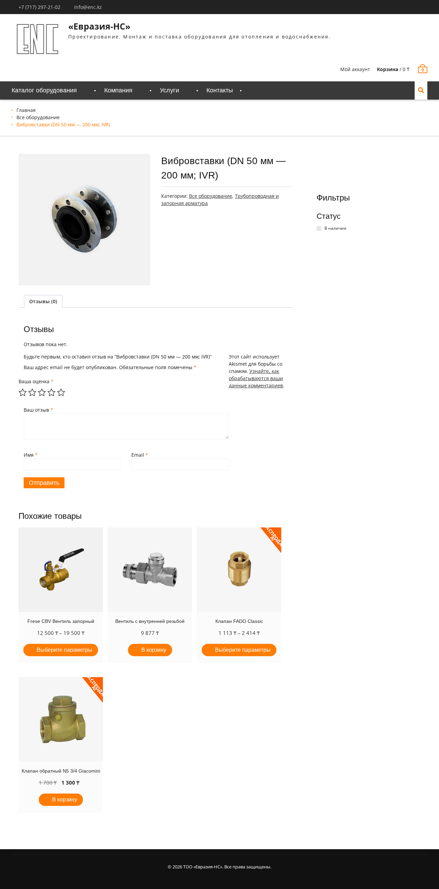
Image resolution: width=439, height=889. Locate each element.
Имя (31, 455)
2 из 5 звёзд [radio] (32, 392)
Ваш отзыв (38, 410)
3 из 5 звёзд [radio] (42, 392)
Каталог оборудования (44, 90)
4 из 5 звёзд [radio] (51, 392)
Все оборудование (38, 117)
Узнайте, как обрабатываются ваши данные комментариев (256, 378)
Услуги (169, 90)
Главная (26, 110)
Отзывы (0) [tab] (43, 301)
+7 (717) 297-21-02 (39, 7)
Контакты (219, 90)
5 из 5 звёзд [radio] (61, 392)
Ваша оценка (36, 381)
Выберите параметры (64, 650)
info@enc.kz (88, 7)
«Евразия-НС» (99, 26)
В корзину (153, 650)
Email (139, 455)
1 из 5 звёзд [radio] (23, 392)
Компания (118, 90)
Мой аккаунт (355, 69)
